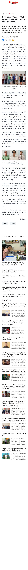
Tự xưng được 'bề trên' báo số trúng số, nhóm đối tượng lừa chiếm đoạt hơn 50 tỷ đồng (13, 387)
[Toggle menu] (3, 2)
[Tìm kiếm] (25, 2)
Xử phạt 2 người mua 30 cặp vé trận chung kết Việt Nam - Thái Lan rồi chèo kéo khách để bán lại (13, 403)
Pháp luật (4, 14)
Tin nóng (11, 14)
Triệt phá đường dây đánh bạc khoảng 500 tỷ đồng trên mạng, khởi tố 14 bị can (14, 306)
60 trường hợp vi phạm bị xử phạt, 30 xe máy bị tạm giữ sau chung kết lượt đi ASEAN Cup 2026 (14, 355)
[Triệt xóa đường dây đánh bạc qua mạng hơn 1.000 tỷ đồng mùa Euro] (14, 2)
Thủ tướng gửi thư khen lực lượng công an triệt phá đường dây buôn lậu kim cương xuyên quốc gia (14, 289)
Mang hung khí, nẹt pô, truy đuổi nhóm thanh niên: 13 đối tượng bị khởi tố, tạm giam (12, 323)
